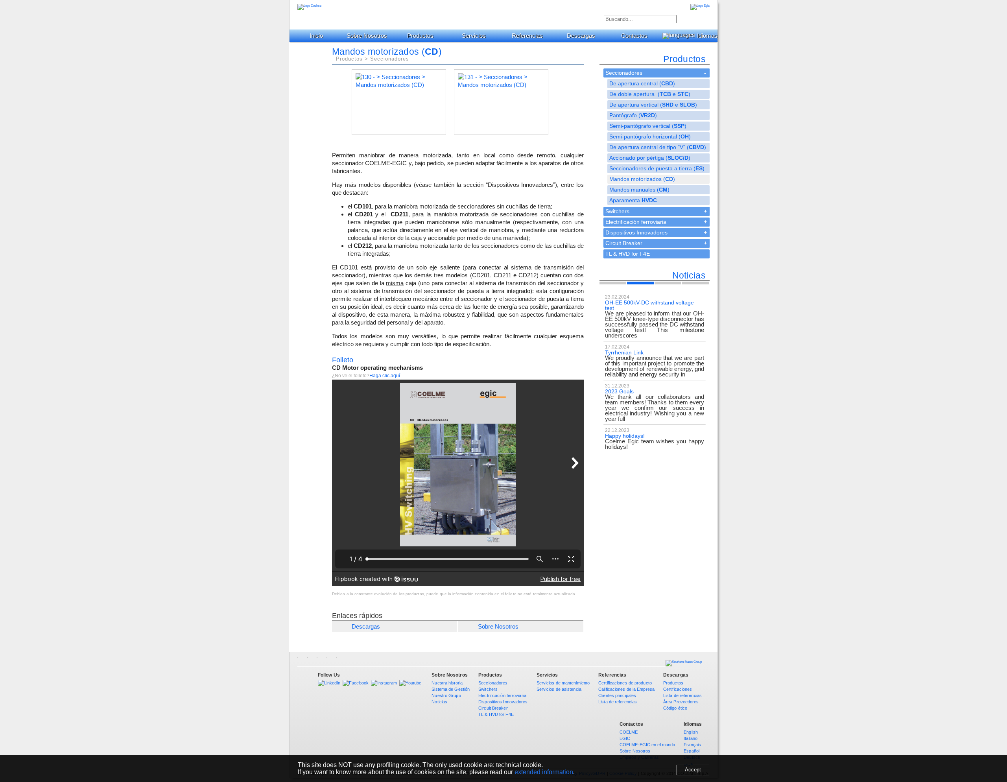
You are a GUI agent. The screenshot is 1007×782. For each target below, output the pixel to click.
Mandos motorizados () (642, 179)
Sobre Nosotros (498, 626)
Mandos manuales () (639, 189)
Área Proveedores (681, 701)
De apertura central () (642, 83)
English (691, 732)
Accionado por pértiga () (649, 158)
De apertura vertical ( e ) (653, 104)
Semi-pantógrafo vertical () (647, 126)
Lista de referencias (617, 701)
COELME (629, 732)
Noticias (439, 701)
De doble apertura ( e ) (649, 94)
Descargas (581, 35)
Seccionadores (623, 73)
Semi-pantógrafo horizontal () (650, 136)
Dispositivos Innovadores (636, 232)
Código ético (675, 708)
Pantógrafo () (633, 115)
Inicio (316, 35)
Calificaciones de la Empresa (626, 689)
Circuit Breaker (623, 243)
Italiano (690, 738)
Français (692, 744)
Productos (420, 35)
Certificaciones (677, 689)
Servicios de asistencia (559, 689)
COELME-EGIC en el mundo (647, 744)
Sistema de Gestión (451, 689)
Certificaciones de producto (625, 683)
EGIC (625, 738)
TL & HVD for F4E (627, 254)
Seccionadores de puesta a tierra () (657, 168)
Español (691, 751)
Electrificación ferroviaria (635, 222)
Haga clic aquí (384, 375)
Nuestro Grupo (446, 695)
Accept (693, 770)
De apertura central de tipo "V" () (657, 147)
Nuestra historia (447, 683)
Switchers (617, 211)
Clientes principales (617, 695)
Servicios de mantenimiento (563, 683)
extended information (544, 772)
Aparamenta (633, 200)
